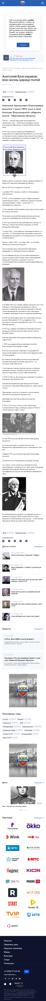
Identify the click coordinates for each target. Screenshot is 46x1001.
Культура (8, 955)
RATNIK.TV (5, 68)
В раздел (38, 629)
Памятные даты (11, 944)
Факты (7, 952)
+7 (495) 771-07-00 (12, 971)
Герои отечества (15, 68)
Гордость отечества (13, 948)
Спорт (6, 959)
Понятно (23, 45)
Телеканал (9, 963)
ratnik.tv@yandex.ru (10, 974)
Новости (8, 940)
